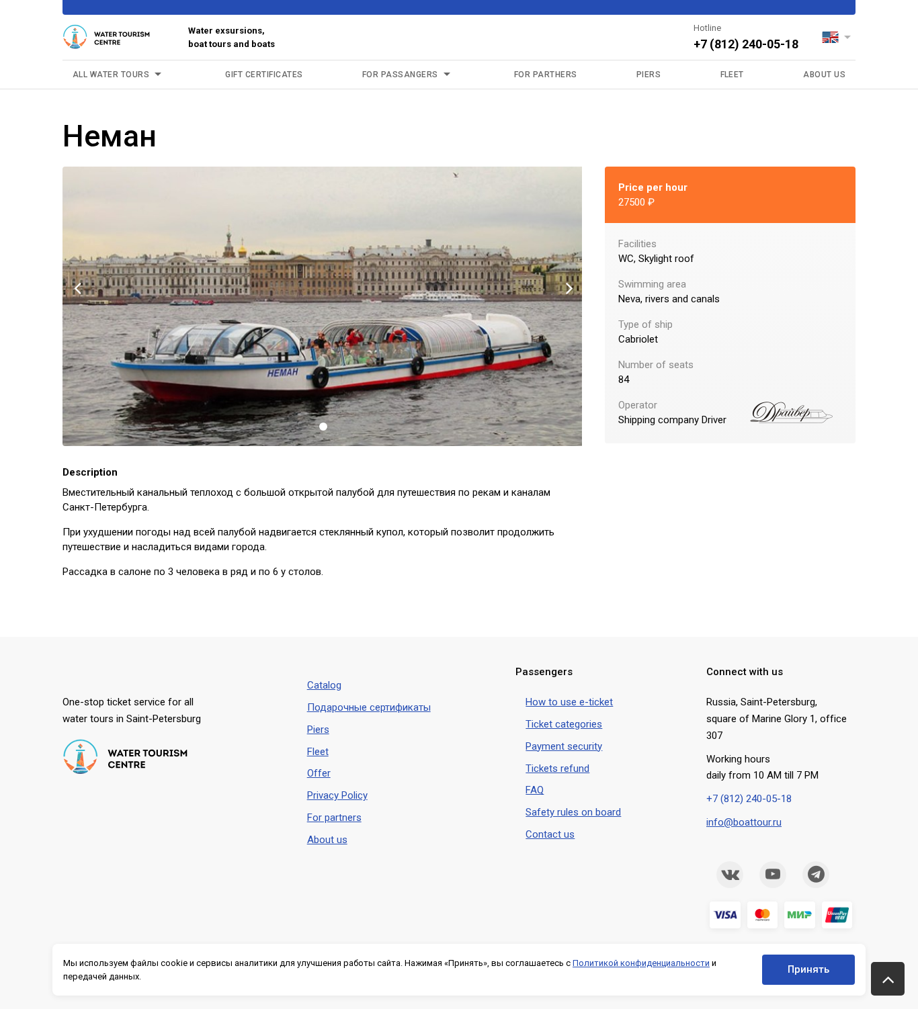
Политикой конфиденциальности (641, 963)
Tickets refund (557, 768)
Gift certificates (263, 74)
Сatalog (324, 685)
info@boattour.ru (744, 822)
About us (824, 74)
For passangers (400, 74)
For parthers (545, 74)
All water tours (111, 74)
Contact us (550, 834)
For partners (334, 817)
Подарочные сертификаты (369, 707)
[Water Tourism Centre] (115, 38)
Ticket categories (564, 724)
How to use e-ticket (569, 702)
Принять (808, 969)
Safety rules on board (573, 812)
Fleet (732, 74)
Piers (648, 74)
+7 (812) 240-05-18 (746, 44)
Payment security (564, 746)
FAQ (535, 790)
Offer (319, 773)
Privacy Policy (337, 795)
